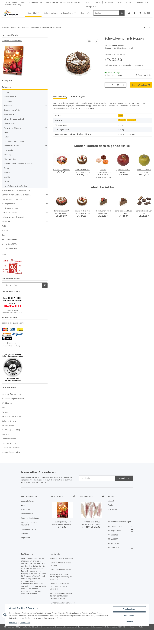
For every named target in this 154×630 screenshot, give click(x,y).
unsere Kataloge (27, 501)
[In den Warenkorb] (55, 35)
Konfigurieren (129, 615)
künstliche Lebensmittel (123, 48)
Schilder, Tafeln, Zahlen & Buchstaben (19, 163)
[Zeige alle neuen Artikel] (74, 496)
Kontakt (129, 2)
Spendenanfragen (28, 529)
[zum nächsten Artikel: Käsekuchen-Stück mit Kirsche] (149, 27)
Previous (57, 166)
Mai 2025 (121, 539)
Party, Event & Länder (12, 128)
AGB (23, 505)
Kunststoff (122, 120)
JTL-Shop (141, 627)
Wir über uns (7, 403)
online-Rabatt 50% (9, 248)
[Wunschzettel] (134, 13)
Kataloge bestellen (9, 239)
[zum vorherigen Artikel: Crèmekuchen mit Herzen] (144, 27)
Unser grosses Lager (10, 443)
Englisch (111, 505)
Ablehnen (129, 621)
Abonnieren (124, 478)
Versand (126, 65)
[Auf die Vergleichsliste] (89, 41)
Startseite (97, 2)
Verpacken (6, 221)
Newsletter (6, 434)
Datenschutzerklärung (63, 477)
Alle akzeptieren (129, 609)
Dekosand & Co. (10, 150)
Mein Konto (109, 2)
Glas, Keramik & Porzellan (14, 141)
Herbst (6, 92)
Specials (5, 230)
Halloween (8, 101)
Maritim (7, 177)
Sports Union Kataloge (30, 518)
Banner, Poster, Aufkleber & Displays (16, 195)
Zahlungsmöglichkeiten (11, 416)
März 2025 (121, 547)
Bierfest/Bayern (10, 96)
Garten (6, 168)
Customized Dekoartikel (11, 447)
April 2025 (121, 543)
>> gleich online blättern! (12, 41)
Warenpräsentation (10, 204)
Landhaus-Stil (9, 123)
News (120, 2)
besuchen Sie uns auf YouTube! (30, 523)
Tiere (6, 132)
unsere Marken (27, 514)
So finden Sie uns (9, 421)
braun (121, 115)
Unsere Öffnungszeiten (11, 394)
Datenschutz (26, 509)
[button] (129, 13)
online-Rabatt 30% (9, 244)
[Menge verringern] (107, 84)
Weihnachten (9, 105)
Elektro (4, 226)
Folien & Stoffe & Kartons (12, 199)
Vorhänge (8, 154)
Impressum (25, 537)
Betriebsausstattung (10, 208)
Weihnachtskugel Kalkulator (13, 398)
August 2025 (121, 530)
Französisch (112, 509)
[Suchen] (122, 13)
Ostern (6, 181)
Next (148, 166)
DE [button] (86, 2)
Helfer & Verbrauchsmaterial (13, 217)
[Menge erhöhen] (123, 84)
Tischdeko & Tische (11, 146)
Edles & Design (10, 159)
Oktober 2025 (121, 526)
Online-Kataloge (142, 2)
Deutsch (111, 500)
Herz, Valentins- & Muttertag (15, 186)
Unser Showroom (9, 439)
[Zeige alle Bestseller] (103, 496)
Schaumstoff (131, 120)
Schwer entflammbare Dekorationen (16, 190)
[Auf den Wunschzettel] (95, 41)
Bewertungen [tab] (78, 96)
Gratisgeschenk (91, 7)
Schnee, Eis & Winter (12, 110)
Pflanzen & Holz (10, 114)
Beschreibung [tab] (60, 96)
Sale (3, 235)
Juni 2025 (121, 535)
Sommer (7, 172)
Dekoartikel (6, 87)
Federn (7, 137)
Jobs (3, 407)
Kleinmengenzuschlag (11, 430)
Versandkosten (8, 425)
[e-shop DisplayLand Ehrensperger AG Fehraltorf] (10, 13)
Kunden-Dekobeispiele (11, 452)
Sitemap (24, 533)
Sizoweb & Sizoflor (9, 212)
